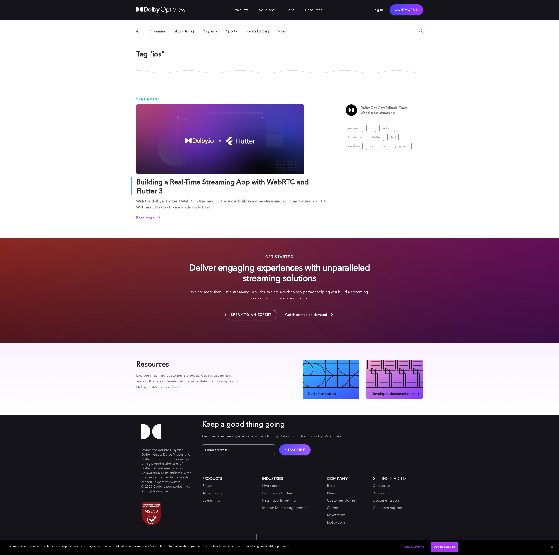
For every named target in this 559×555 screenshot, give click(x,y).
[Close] (552, 547)
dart (393, 137)
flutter (376, 137)
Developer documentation (393, 393)
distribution (378, 146)
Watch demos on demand (306, 314)
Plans (289, 10)
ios (371, 128)
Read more (145, 218)
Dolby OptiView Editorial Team (384, 108)
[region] (279, 547)
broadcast (356, 137)
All (138, 31)
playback (402, 146)
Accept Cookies (444, 546)
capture (354, 146)
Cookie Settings (413, 546)
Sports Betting (257, 31)
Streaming (157, 31)
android (354, 128)
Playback (210, 31)
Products (241, 10)
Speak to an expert (248, 313)
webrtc (387, 128)
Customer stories (322, 393)
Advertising (184, 31)
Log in (378, 10)
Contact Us (406, 10)
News (282, 31)
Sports (231, 31)
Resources (313, 10)
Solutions (266, 10)
